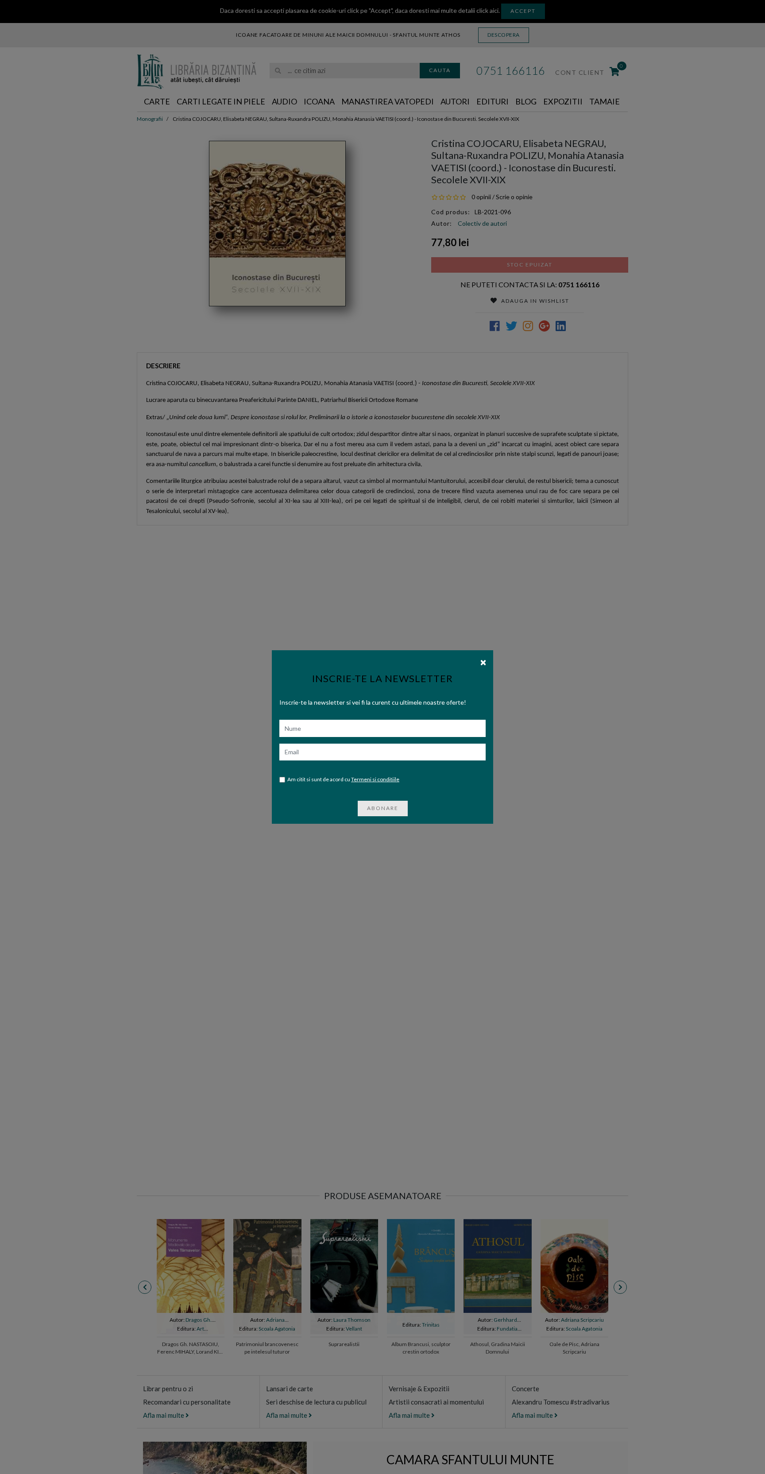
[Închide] (483, 662)
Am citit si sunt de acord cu (343, 779)
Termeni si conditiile (375, 779)
